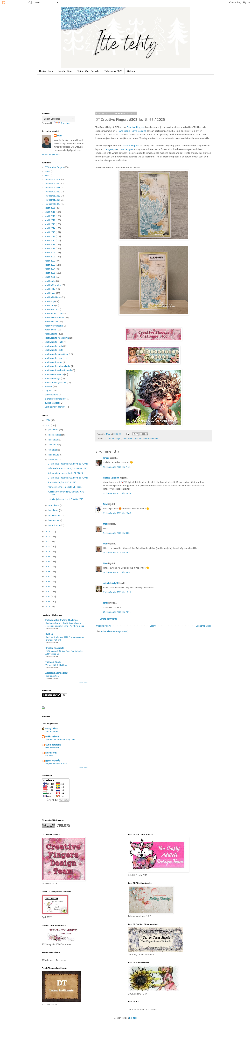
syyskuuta (53, 445)
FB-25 (47, 175)
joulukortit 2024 (52, 200)
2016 (48, 571)
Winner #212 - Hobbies (56, 665)
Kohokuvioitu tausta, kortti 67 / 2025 (65, 473)
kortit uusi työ (51, 309)
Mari (105, 524)
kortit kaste (50, 293)
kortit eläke (50, 281)
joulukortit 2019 (52, 179)
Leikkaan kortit (52, 736)
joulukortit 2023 (52, 196)
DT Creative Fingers (113, 439)
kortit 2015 (50, 232)
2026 (48, 420)
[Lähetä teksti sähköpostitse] (127, 434)
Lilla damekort (52, 748)
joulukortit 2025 (52, 204)
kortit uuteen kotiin (54, 313)
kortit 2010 (50, 212)
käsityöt (48, 386)
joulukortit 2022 (52, 192)
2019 (48, 556)
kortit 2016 (50, 236)
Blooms (49, 756)
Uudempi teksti (103, 626)
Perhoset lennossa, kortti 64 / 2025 (65, 487)
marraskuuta (54, 435)
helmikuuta (54, 520)
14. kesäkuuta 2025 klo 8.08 (116, 572)
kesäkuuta (53, 460)
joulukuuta (53, 430)
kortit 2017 (50, 240)
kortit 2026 (50, 277)
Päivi (105, 504)
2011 (48, 596)
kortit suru (50, 305)
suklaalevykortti (52, 403)
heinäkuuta (54, 455)
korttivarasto (51, 334)
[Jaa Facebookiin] (143, 434)
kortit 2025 (127, 439)
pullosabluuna (51, 395)
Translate (65, 123)
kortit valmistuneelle (54, 317)
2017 (48, 567)
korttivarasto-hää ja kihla (57, 338)
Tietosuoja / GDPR (113, 71)
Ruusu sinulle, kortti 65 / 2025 (62, 482)
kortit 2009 (50, 208)
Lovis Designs (139, 131)
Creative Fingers (135, 127)
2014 (48, 582)
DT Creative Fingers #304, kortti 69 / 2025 (68, 464)
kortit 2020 (50, 252)
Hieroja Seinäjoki (111, 478)
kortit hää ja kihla (53, 285)
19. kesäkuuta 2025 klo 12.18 (117, 592)
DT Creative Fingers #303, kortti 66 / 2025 (68, 478)
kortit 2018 (50, 244)
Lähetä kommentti (108, 619)
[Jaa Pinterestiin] (146, 434)
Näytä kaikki (83, 683)
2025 (48, 425)
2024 (48, 532)
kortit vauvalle (51, 322)
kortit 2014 (50, 228)
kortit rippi (50, 301)
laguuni (48, 390)
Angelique (124, 131)
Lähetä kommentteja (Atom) (114, 631)
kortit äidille (50, 330)
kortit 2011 (50, 216)
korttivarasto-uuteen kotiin (58, 366)
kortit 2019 (50, 248)
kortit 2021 (50, 257)
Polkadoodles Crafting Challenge (61, 620)
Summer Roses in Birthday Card (60, 739)
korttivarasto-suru (53, 362)
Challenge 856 (52, 676)
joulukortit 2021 (52, 187)
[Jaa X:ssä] (140, 434)
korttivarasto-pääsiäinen (56, 354)
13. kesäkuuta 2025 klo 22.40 (117, 513)
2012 (48, 591)
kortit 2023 (50, 265)
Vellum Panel (51, 731)
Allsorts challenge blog (56, 673)
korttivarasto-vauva (54, 374)
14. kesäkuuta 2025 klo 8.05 (116, 533)
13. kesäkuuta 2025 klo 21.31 (117, 467)
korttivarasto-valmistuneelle (58, 370)
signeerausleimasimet (55, 399)
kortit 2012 (50, 220)
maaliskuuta (54, 515)
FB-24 (47, 171)
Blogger (133, 1018)
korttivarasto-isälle (54, 342)
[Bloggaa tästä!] (137, 434)
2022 (48, 541)
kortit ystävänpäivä (54, 326)
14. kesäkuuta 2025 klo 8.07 (116, 553)
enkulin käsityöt (110, 583)
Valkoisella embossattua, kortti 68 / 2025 (67, 468)
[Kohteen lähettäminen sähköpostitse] (133, 434)
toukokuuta (54, 505)
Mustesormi (51, 753)
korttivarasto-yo (52, 378)
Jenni (105, 603)
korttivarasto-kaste (54, 350)
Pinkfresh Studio (150, 439)
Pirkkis (106, 458)
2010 (48, 601)
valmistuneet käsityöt (55, 407)
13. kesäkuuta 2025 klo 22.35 (117, 493)
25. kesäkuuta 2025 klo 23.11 (117, 612)
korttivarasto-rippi (53, 358)
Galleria (131, 71)
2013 (48, 586)
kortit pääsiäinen (53, 297)
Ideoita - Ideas (65, 71)
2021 (48, 546)
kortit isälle (50, 289)
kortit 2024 (50, 269)
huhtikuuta (53, 510)
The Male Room (53, 662)
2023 (48, 536)
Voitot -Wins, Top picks (88, 71)
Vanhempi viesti (203, 626)
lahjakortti (137, 439)
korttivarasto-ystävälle (55, 382)
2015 (48, 576)
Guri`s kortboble (53, 745)
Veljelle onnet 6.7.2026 (56, 764)
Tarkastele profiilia (51, 155)
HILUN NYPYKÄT (52, 761)
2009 (48, 606)
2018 (48, 561)
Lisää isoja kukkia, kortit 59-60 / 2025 (65, 499)
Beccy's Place (51, 728)
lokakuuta (53, 440)
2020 (48, 551)
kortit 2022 (50, 261)
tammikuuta (54, 525)
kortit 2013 (50, 224)
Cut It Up (49, 634)
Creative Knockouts (54, 648)
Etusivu (153, 626)
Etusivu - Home (46, 71)
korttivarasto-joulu (54, 346)
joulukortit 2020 (52, 184)
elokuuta (52, 450)
